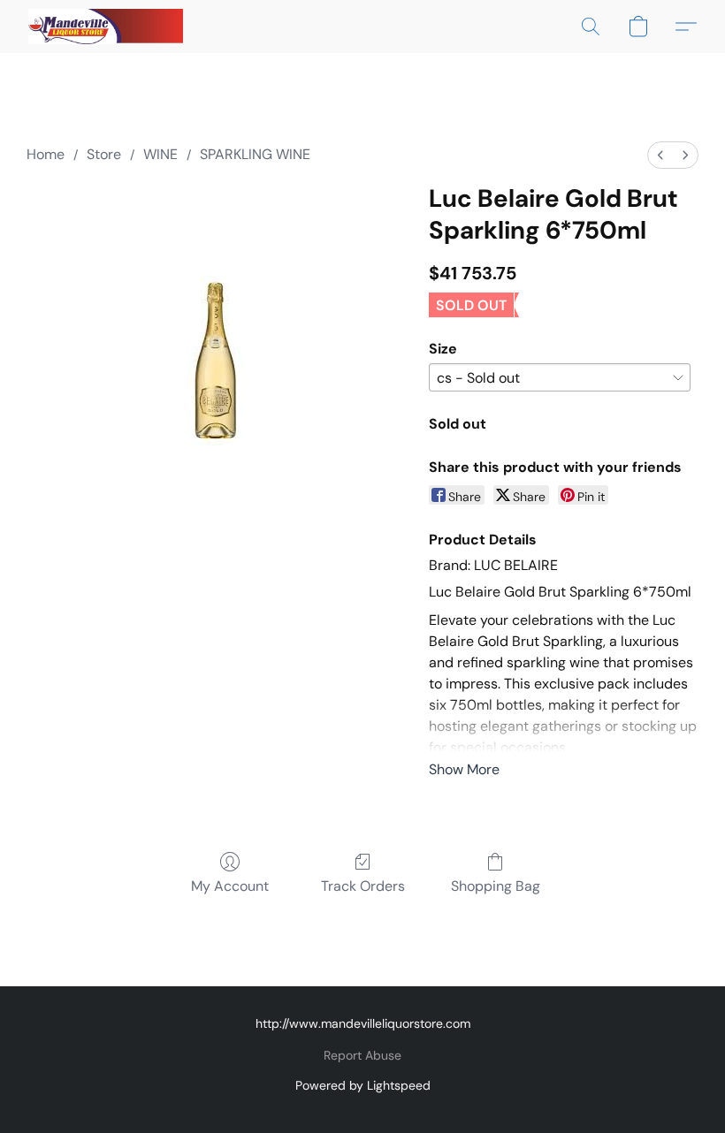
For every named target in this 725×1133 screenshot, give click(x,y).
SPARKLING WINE (255, 154)
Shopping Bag (495, 886)
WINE (160, 154)
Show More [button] (464, 769)
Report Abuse (362, 1055)
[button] (105, 26)
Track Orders (363, 886)
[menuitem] (660, 155)
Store (104, 154)
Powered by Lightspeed (363, 1085)
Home (46, 154)
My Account (230, 886)
